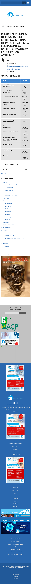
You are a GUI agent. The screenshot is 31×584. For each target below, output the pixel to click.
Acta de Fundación (9, 190)
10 (19, 167)
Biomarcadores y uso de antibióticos (9, 114)
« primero (6, 164)
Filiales (4, 200)
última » (27, 169)
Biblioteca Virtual (7, 227)
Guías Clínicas (15, 546)
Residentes (5, 243)
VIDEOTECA (6, 198)
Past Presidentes (9, 187)
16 (14, 169)
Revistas (15, 578)
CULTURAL (5, 249)
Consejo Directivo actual (11, 184)
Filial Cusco (7, 214)
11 (23, 167)
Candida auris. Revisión (9, 108)
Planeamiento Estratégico (11, 195)
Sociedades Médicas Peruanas (15, 557)
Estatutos (7, 192)
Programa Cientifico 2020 (11, 241)
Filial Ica (7, 208)
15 (10, 169)
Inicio (3, 26)
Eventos (5, 230)
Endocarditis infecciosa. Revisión (9, 103)
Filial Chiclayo (8, 217)
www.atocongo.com (18, 567)
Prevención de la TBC (8, 144)
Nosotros (5, 182)
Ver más (3, 173)
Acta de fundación (15, 454)
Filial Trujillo (8, 206)
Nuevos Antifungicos (8, 150)
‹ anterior (12, 164)
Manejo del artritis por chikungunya (9, 85)
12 (27, 167)
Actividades (16, 574)
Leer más (15, 411)
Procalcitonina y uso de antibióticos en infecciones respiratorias (10, 139)
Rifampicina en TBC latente (10, 131)
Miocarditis (6, 155)
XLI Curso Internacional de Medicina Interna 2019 (17, 233)
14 (6, 169)
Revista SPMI (6, 222)
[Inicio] (15, 14)
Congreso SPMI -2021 (10, 235)
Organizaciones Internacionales (15, 554)
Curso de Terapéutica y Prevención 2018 (14, 238)
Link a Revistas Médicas (15, 549)
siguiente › (20, 169)
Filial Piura (7, 219)
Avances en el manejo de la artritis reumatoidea (10, 120)
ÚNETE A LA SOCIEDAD (9, 225)
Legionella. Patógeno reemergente (8, 91)
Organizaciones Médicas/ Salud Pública (15, 551)
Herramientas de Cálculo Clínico (15, 544)
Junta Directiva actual (15, 446)
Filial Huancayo (8, 211)
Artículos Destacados (15, 541)
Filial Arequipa (8, 203)
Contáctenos (6, 246)
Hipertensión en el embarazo (11, 96)
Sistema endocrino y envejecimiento (8, 126)
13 (3, 169)
